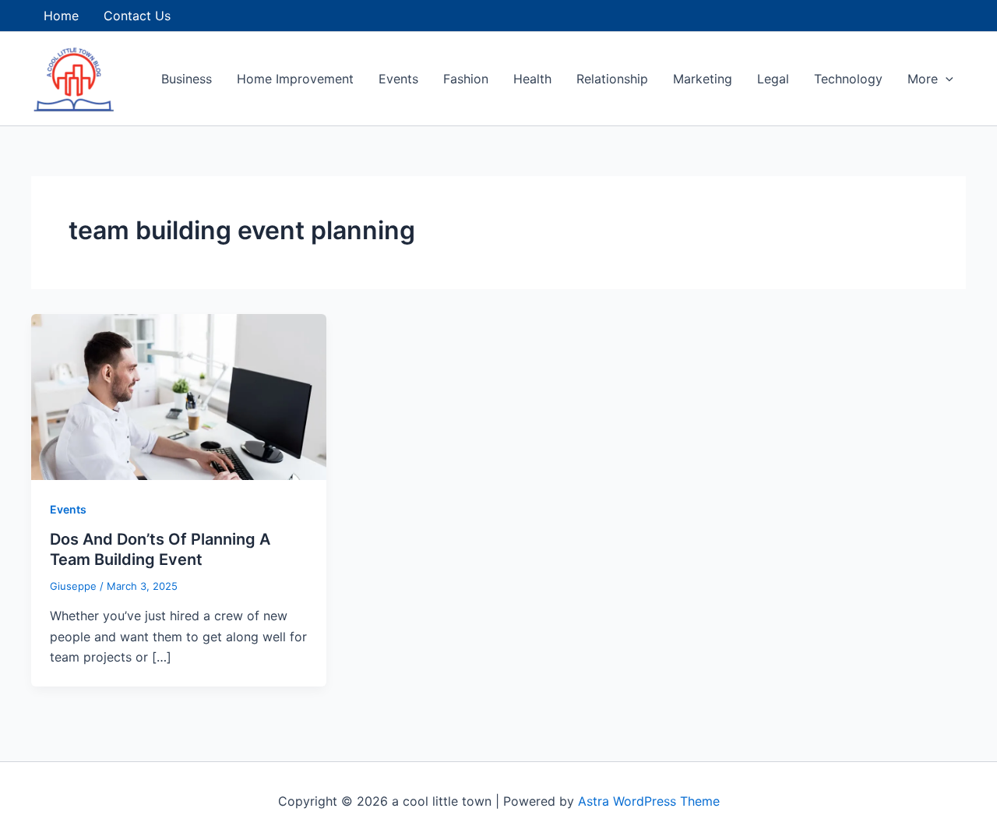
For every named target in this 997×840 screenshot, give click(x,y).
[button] (945, 79)
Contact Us (137, 15)
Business (186, 78)
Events (398, 78)
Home (61, 15)
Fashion (465, 78)
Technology (848, 78)
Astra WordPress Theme (649, 801)
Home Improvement (295, 78)
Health (532, 78)
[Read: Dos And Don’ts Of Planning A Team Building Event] (178, 396)
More (922, 78)
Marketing (702, 78)
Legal (773, 78)
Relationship (612, 78)
